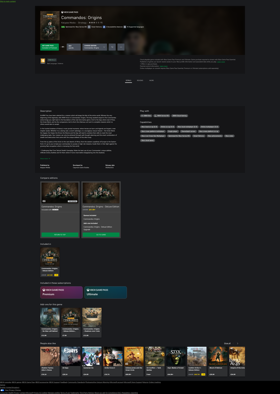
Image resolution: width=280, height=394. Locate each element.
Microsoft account (116, 382)
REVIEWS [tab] (140, 80)
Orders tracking (155, 382)
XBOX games (16, 382)
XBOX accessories (42, 382)
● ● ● (121, 47)
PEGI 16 (50, 60)
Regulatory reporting (130, 392)
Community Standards (76, 382)
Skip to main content (8, 1)
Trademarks (74, 392)
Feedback (63, 382)
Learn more (221, 62)
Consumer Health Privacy (9, 392)
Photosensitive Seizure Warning (97, 382)
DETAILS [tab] (128, 80)
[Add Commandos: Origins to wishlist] (112, 47)
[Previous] (233, 343)
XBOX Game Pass (28, 382)
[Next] (237, 343)
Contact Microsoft (26, 392)
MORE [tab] (151, 80)
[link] (50, 262)
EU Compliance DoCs (114, 392)
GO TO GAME (101, 235)
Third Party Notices (87, 392)
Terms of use (65, 392)
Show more (44, 158)
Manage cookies (54, 392)
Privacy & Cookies (40, 392)
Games (2, 385)
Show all (227, 343)
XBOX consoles (5, 382)
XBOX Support (54, 382)
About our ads (99, 392)
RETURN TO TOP (60, 235)
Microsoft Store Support (133, 382)
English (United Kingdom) (9, 387)
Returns (145, 382)
